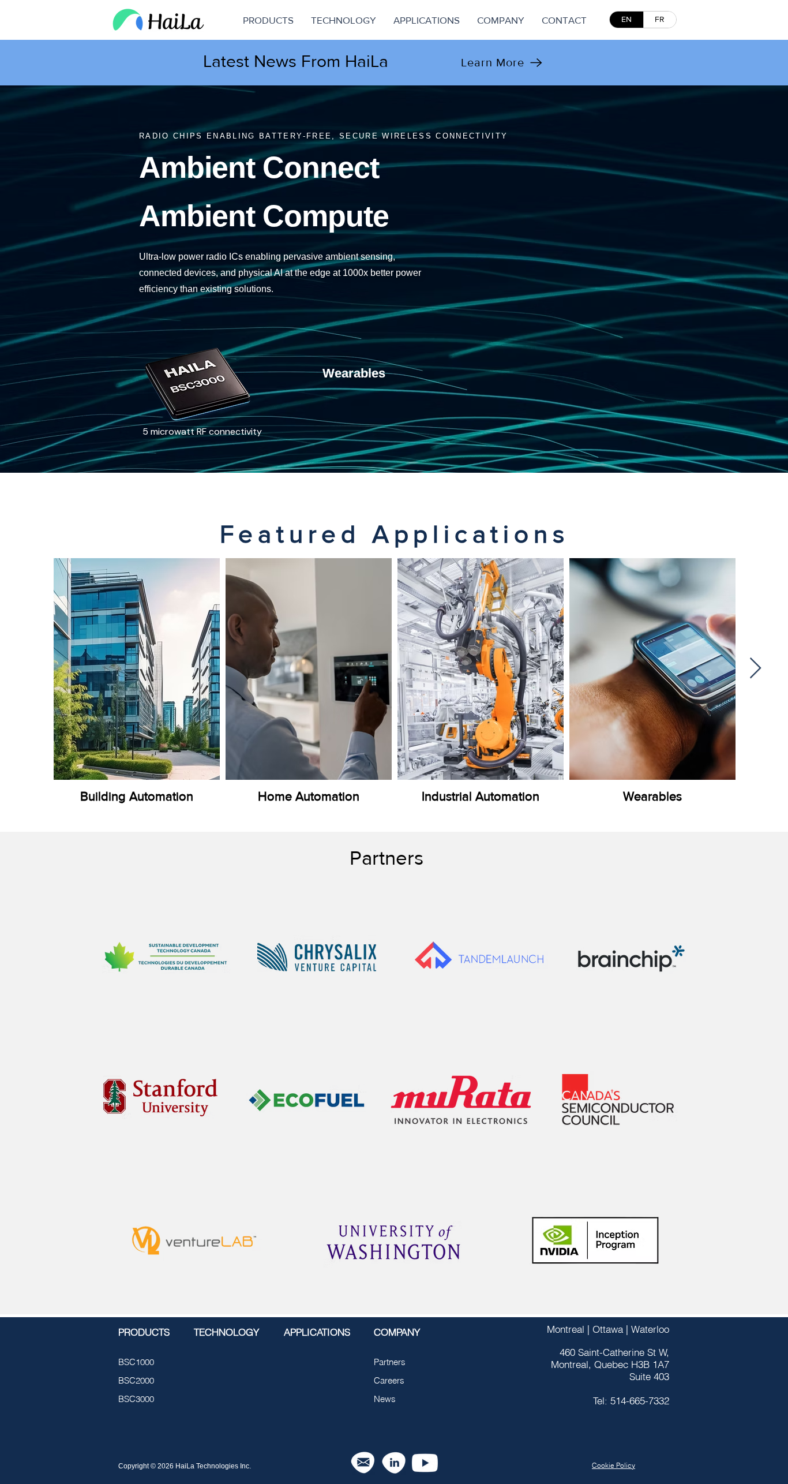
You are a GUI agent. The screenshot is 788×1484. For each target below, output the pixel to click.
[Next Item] (755, 668)
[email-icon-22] (362, 1463)
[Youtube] (425, 1463)
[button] (500, 19)
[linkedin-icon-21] (393, 1463)
